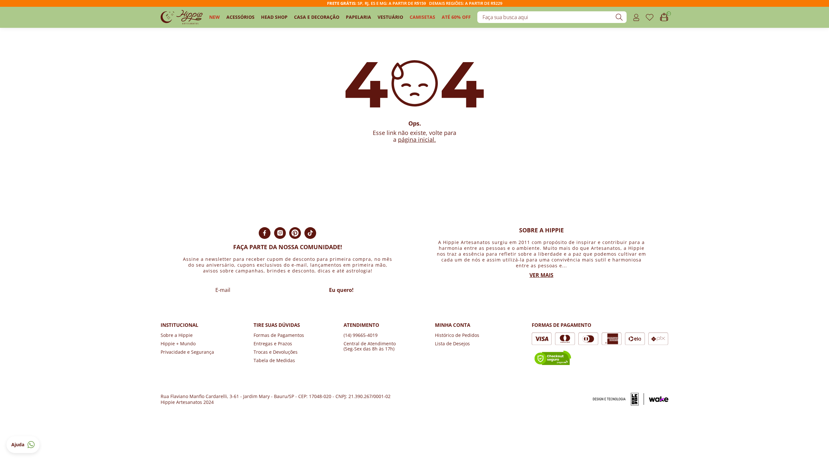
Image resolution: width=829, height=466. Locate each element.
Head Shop (274, 17)
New (214, 17)
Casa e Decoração (316, 17)
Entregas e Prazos (273, 343)
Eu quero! (341, 290)
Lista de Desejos (452, 343)
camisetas (422, 17)
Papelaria (358, 17)
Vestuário (390, 17)
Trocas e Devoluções (276, 352)
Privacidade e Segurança (187, 352)
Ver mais (541, 275)
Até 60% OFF (456, 17)
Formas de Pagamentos (279, 335)
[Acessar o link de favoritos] (649, 17)
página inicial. (417, 139)
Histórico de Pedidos (457, 335)
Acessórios (240, 17)
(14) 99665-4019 (361, 335)
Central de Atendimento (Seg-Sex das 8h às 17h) (370, 346)
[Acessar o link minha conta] (636, 17)
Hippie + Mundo (178, 343)
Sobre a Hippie (177, 335)
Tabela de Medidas (274, 360)
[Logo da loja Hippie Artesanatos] (182, 17)
